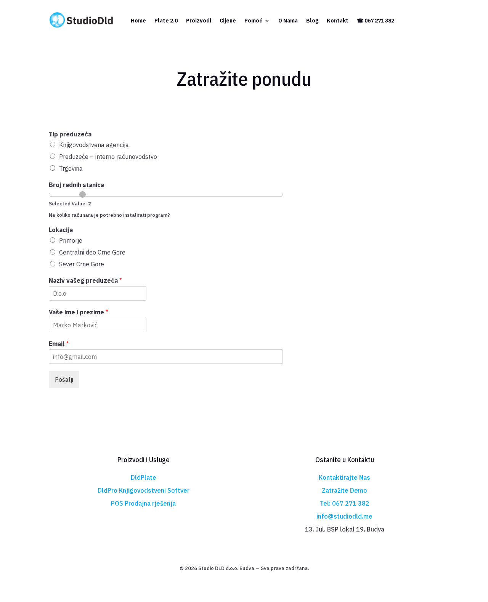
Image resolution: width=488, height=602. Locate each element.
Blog (312, 20)
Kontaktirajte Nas (344, 477)
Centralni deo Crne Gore (92, 252)
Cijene (228, 20)
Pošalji (64, 379)
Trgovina (71, 168)
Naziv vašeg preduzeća (85, 280)
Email (59, 343)
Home (138, 20)
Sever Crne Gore (81, 264)
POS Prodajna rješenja (143, 503)
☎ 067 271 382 (375, 20)
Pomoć (253, 20)
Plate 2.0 (166, 20)
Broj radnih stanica (76, 185)
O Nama (288, 20)
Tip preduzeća (70, 134)
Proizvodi (198, 20)
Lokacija (61, 230)
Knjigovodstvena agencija (94, 145)
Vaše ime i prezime (78, 312)
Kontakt (337, 20)
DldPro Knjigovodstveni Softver (143, 490)
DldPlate (143, 477)
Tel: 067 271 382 (344, 503)
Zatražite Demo (344, 490)
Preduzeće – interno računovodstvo (108, 156)
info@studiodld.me (344, 516)
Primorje (70, 240)
